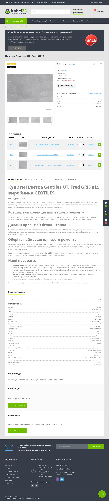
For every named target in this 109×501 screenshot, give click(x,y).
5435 (11, 165)
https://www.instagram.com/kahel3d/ (36, 485)
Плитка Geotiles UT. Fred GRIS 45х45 (48, 165)
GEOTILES (67, 70)
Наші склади (46, 179)
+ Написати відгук (17, 405)
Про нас (8, 468)
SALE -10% (17, 48)
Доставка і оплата (11, 471)
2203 (11, 145)
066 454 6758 (78, 12)
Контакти (8, 481)
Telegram (62, 479)
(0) (74, 64)
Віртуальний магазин (58, 2)
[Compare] (100, 64)
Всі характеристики (94, 93)
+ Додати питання (17, 430)
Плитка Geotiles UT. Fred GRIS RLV (48, 145)
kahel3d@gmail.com (64, 469)
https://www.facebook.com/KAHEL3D (32, 485)
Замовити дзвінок (78, 14)
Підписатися (96, 446)
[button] (106, 221)
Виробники (9, 484)
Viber (57, 479)
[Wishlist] (94, 64)
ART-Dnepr (15, 496)
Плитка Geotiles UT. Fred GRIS (47, 155)
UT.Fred (91, 145)
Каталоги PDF (78, 21)
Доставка (66, 21)
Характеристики (31, 179)
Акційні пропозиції (39, 21)
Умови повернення (12, 478)
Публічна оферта (11, 474)
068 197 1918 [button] (62, 465)
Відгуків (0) (59, 179)
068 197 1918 (78, 10)
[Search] (67, 12)
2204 (11, 155)
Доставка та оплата (42, 2)
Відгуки (89, 21)
